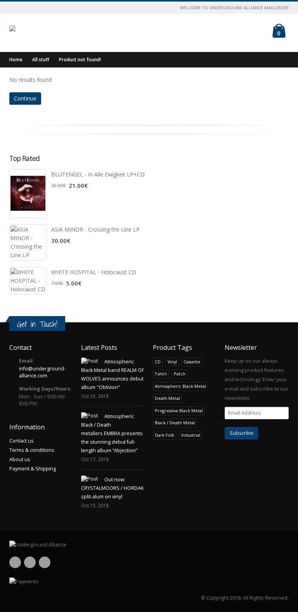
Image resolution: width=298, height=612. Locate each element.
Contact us (21, 440)
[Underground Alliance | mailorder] (149, 545)
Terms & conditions (31, 450)
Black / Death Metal (175, 422)
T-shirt (161, 374)
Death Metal (167, 398)
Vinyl (172, 362)
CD (158, 362)
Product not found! (80, 59)
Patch (179, 374)
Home (16, 59)
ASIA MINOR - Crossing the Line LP (95, 229)
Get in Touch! (37, 324)
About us (19, 459)
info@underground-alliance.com (42, 372)
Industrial (190, 435)
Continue (25, 98)
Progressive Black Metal (179, 410)
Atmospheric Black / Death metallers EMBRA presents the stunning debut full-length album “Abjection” (112, 433)
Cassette (192, 362)
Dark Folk (164, 435)
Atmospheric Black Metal (180, 386)
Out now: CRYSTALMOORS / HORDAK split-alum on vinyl (112, 488)
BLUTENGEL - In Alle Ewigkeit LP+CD (98, 174)
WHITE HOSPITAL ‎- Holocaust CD (93, 272)
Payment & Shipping (32, 468)
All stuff (40, 59)
